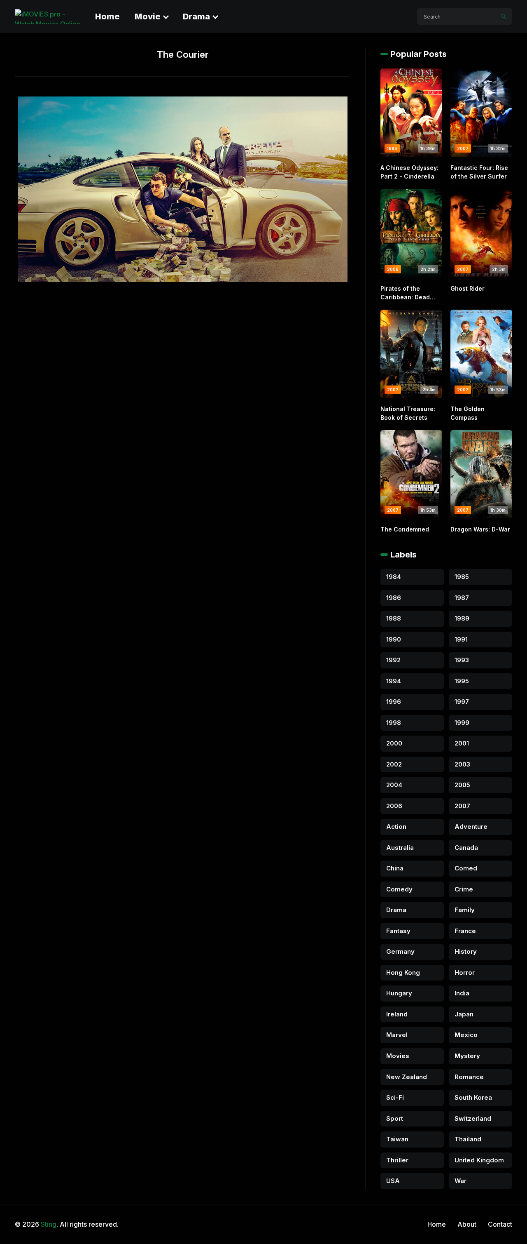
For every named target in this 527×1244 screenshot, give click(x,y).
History (466, 951)
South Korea (473, 1097)
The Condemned (404, 529)
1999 (462, 723)
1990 (393, 639)
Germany (400, 951)
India (462, 993)
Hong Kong (403, 972)
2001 (462, 743)
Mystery (467, 1056)
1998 (393, 723)
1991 (461, 639)
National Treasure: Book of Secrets (407, 413)
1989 (462, 618)
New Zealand (406, 1077)
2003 (462, 764)
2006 (394, 806)
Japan (464, 1014)
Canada (466, 847)
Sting (48, 1224)
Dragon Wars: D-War (480, 529)
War (460, 1181)
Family (465, 910)
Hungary (399, 993)
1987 (462, 598)
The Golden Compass (467, 413)
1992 (393, 660)
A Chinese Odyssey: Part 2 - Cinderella (409, 172)
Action (396, 826)
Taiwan (397, 1139)
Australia (400, 847)
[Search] (503, 16)
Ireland (397, 1014)
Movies (397, 1056)
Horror (465, 972)
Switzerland (473, 1118)
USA (393, 1181)
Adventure (471, 826)
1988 (393, 618)
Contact (500, 1224)
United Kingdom (479, 1160)
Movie (148, 16)
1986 (393, 598)
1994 (393, 681)
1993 (462, 660)
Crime (464, 889)
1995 (462, 681)
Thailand (468, 1139)
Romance (469, 1077)
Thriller (397, 1160)
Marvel (397, 1035)
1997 (462, 701)
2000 (394, 743)
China (394, 868)
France (465, 931)
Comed (466, 868)
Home (107, 16)
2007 (462, 806)
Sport (394, 1118)
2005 (462, 785)
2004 (394, 785)
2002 (394, 764)
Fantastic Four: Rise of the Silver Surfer (479, 172)
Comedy (399, 889)
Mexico (466, 1035)
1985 (462, 577)
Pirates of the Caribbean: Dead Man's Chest (405, 293)
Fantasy (398, 931)
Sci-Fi (395, 1097)
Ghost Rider (467, 288)
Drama (196, 16)
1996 (393, 701)
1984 (393, 577)
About (466, 1224)
